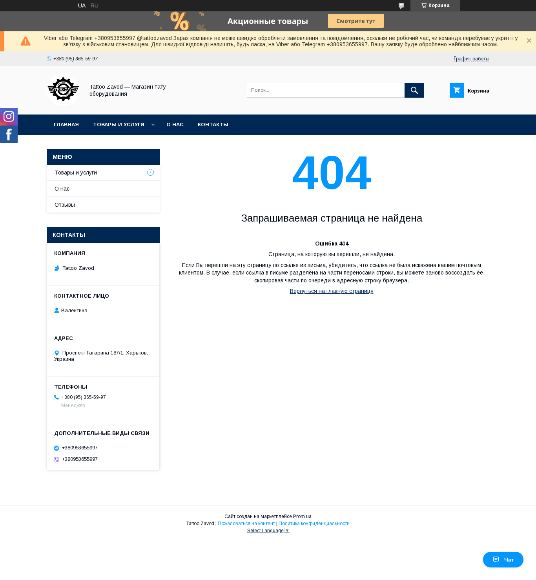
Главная (66, 124)
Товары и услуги (118, 124)
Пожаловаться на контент (246, 523)
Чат (509, 559)
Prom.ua (302, 516)
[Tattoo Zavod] (63, 104)
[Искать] (414, 90)
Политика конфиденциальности (314, 523)
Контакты (213, 124)
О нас (175, 124)
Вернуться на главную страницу (332, 291)
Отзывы (65, 205)
